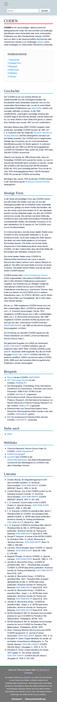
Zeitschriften (36, 108)
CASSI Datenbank (24, 451)
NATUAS (33, 377)
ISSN (7, 325)
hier (22, 677)
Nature (10, 377)
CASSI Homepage (15, 454)
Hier (32, 677)
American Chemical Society (38, 181)
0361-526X (32, 644)
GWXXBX (20, 414)
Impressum (17, 698)
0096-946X (31, 485)
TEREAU (20, 382)
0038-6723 (42, 505)
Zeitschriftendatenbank (17, 459)
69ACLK (23, 405)
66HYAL (19, 394)
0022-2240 (27, 635)
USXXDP (20, 419)
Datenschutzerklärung (35, 698)
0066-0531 (17, 522)
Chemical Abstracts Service (35, 275)
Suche (10, 456)
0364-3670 (14, 325)
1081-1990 (22, 354)
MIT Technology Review (17, 380)
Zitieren (40, 41)
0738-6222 (14, 345)
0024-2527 (34, 542)
